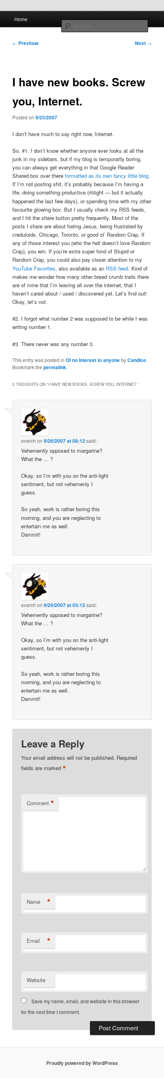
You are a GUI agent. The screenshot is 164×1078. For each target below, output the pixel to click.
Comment (40, 803)
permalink (54, 367)
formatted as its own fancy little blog (106, 175)
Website (36, 980)
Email (39, 940)
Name (39, 901)
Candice (136, 360)
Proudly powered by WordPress (82, 1062)
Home (20, 19)
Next (143, 43)
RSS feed (117, 268)
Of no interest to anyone (93, 360)
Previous (25, 43)
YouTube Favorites (33, 268)
